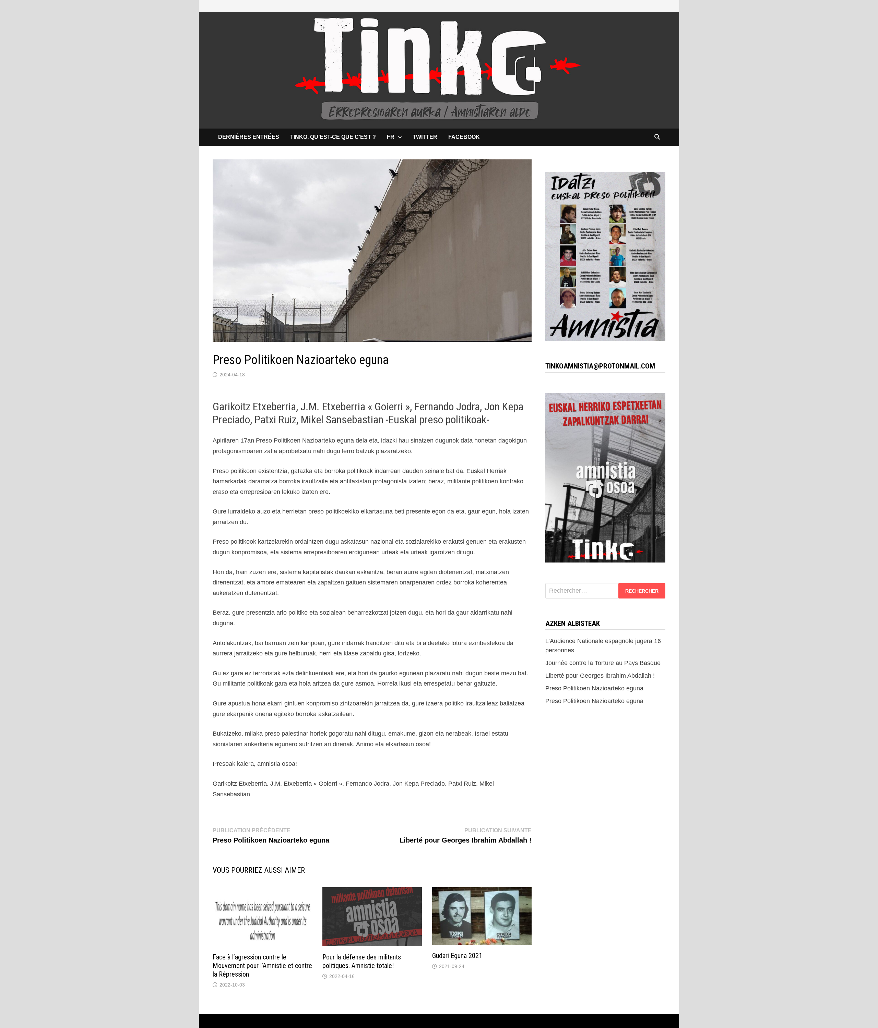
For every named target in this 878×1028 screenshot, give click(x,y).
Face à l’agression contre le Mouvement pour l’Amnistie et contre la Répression (262, 965)
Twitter (425, 137)
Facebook (464, 137)
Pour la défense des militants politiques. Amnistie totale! (361, 961)
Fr (390, 137)
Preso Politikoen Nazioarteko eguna (594, 688)
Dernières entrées (248, 137)
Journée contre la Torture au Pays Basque (603, 663)
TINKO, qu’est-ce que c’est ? (333, 137)
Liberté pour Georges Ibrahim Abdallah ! (600, 675)
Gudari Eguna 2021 (457, 956)
